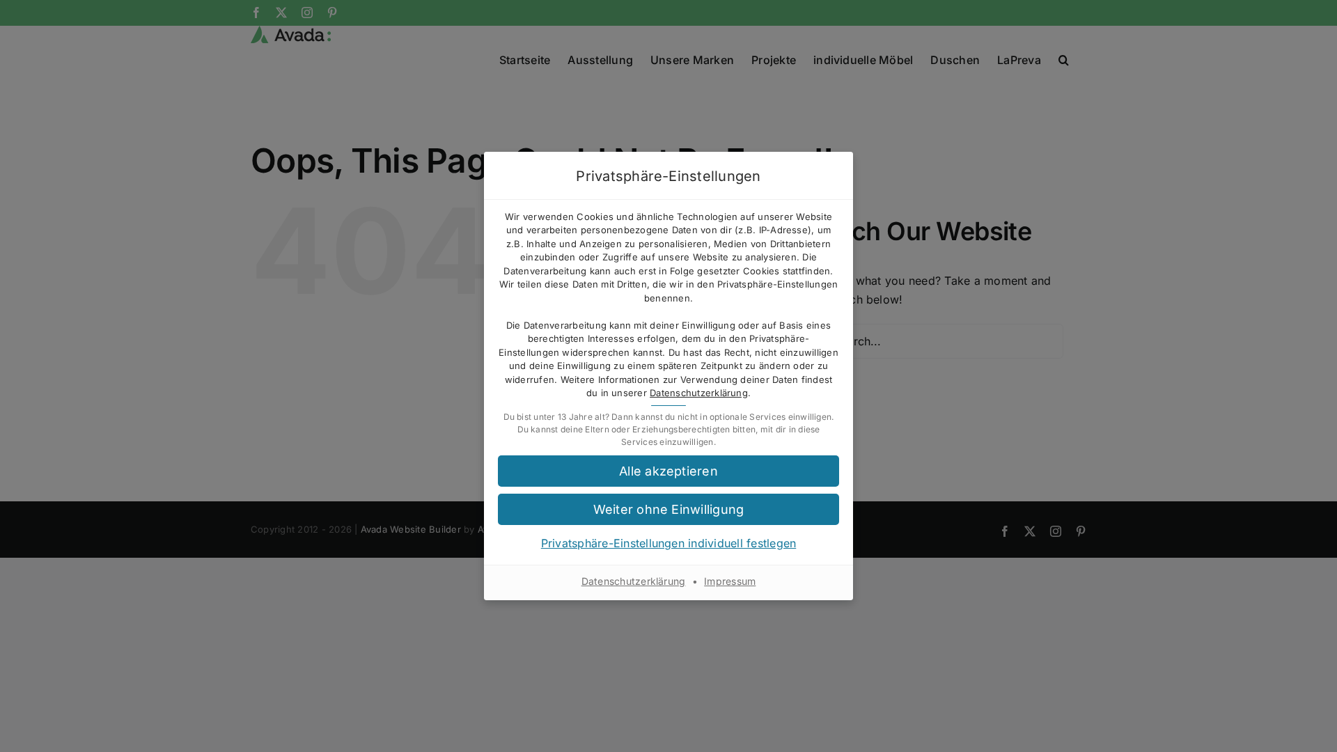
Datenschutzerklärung (699, 392)
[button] (668, 509)
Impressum (730, 581)
